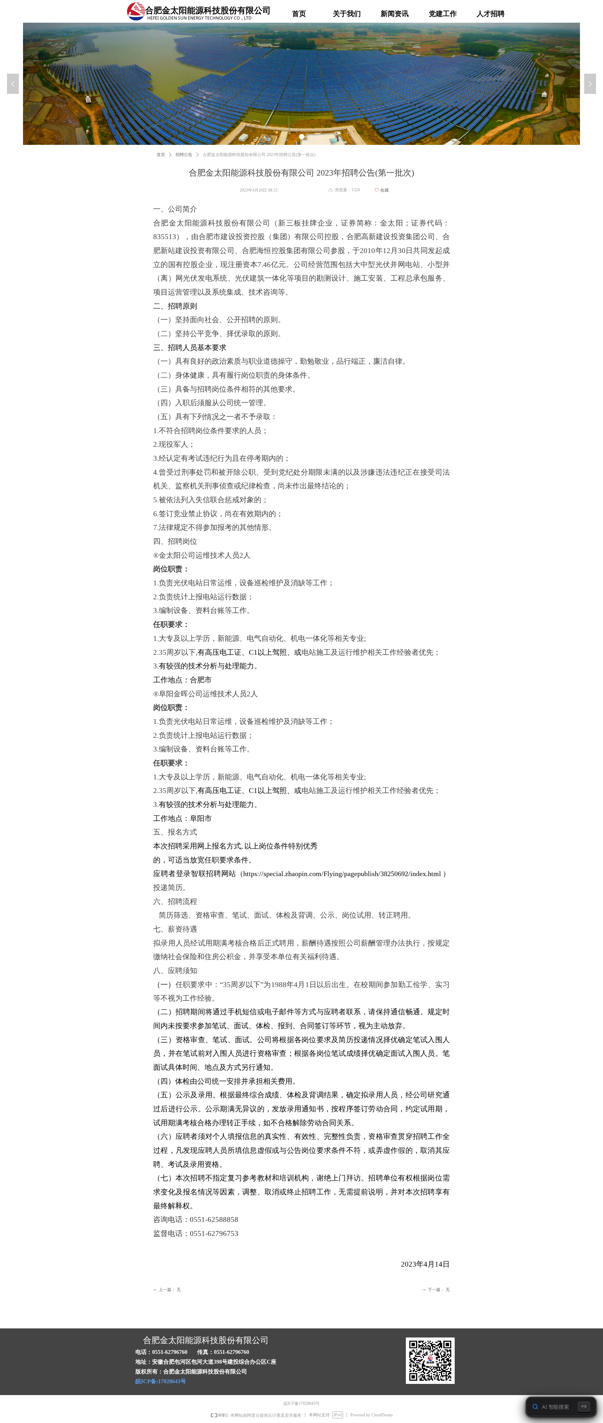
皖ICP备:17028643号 (160, 1381)
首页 (161, 154)
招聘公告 (184, 154)
